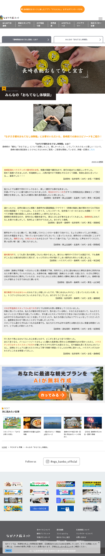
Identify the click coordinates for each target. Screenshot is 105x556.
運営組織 (60, 530)
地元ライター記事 (96, 24)
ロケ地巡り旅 (40, 24)
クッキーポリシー (64, 546)
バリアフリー (80, 24)
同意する (8, 550)
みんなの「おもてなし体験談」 (37, 447)
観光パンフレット (43, 534)
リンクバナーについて (84, 534)
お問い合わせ (81, 537)
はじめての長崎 (7, 24)
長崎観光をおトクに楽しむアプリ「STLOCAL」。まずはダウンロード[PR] (52, 9)
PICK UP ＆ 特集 (16, 447)
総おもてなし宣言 (63, 537)
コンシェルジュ (62, 534)
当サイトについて (43, 530)
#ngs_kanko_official (64, 461)
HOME (4, 447)
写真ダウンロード (43, 537)
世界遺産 (53, 24)
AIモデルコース (65, 24)
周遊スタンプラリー (24, 24)
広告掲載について (83, 530)
